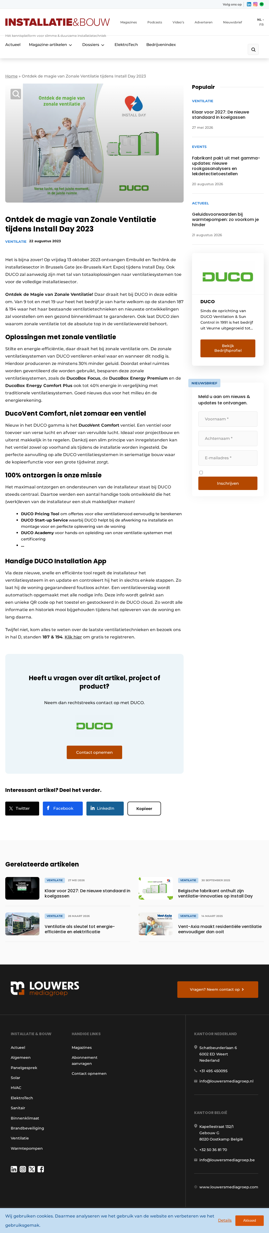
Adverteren (204, 22)
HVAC (16, 1087)
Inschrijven (228, 483)
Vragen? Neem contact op (215, 989)
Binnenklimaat (25, 1118)
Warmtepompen (27, 1148)
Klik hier (73, 636)
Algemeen (21, 1057)
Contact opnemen (89, 1073)
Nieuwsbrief (232, 22)
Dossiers (90, 44)
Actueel (12, 44)
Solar (15, 1077)
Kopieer (144, 808)
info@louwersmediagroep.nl (226, 1081)
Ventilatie (16, 241)
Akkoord (249, 1220)
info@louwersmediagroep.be (227, 1160)
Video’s (178, 22)
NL (259, 20)
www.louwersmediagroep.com (228, 1187)
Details (225, 1220)
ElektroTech (126, 44)
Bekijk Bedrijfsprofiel (228, 348)
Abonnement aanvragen (84, 1060)
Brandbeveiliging (27, 1128)
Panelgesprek (24, 1067)
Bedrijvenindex (161, 44)
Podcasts (154, 22)
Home (11, 76)
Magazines (128, 22)
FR (261, 25)
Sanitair (18, 1108)
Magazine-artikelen (48, 44)
